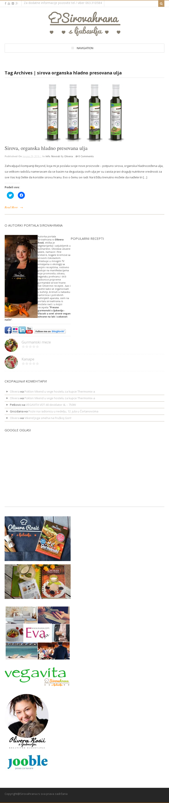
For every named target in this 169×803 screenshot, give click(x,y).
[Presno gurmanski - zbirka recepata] (38, 558)
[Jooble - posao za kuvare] (27, 769)
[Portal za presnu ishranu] (85, 34)
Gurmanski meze (36, 342)
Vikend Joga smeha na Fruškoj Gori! (47, 418)
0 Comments (86, 156)
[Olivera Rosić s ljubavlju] (27, 747)
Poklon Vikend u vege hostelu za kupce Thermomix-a (59, 391)
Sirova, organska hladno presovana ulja (46, 147)
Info (48, 156)
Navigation (85, 48)
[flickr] (13, 3)
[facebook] (5, 3)
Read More (11, 207)
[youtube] (9, 3)
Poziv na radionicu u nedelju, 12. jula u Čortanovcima (63, 411)
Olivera (68, 156)
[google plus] (17, 3)
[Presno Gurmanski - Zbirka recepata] (38, 596)
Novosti (55, 156)
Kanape (28, 359)
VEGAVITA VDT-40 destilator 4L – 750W (51, 405)
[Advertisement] (18, 463)
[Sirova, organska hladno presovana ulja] (84, 113)
